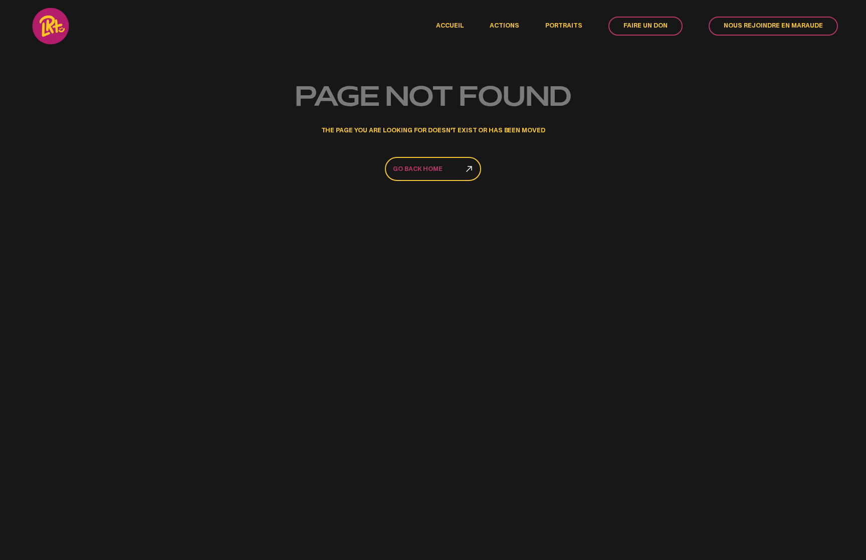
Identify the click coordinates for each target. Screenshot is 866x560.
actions (504, 26)
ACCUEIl (450, 26)
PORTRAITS (563, 26)
